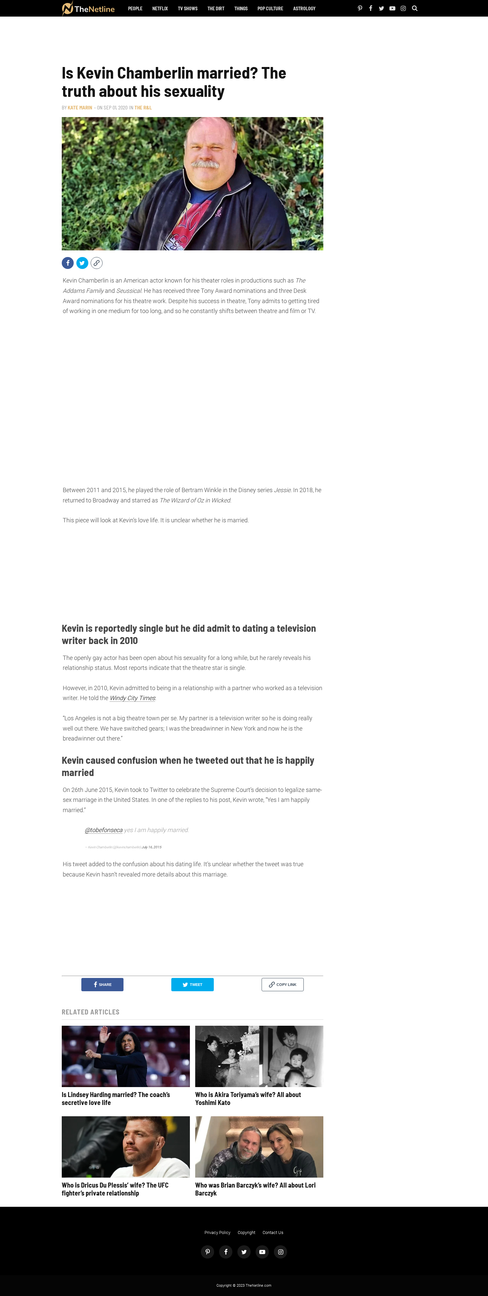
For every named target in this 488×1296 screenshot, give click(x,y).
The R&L (143, 107)
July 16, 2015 (151, 847)
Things (241, 8)
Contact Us (273, 1232)
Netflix (160, 8)
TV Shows (188, 8)
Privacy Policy (217, 1232)
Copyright (246, 1232)
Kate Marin (80, 107)
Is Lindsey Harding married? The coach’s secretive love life (116, 1098)
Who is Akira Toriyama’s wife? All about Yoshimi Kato (248, 1098)
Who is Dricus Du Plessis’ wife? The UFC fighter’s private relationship (115, 1189)
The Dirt (215, 8)
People (135, 8)
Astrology (304, 8)
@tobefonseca (103, 829)
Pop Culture (270, 8)
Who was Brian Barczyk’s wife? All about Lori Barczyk (255, 1189)
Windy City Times (132, 697)
